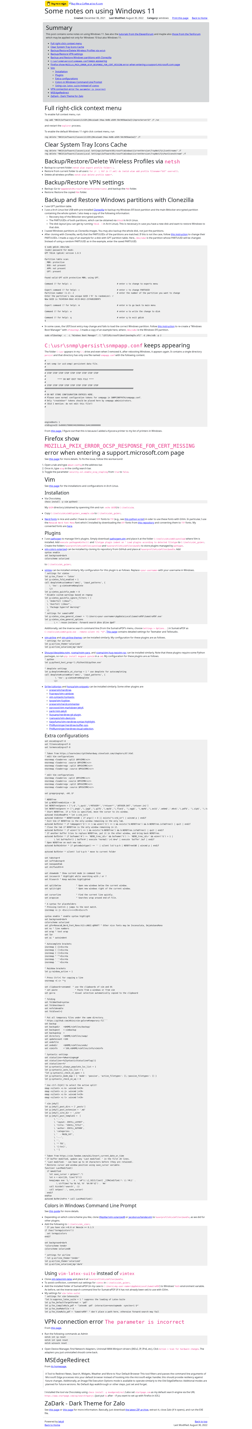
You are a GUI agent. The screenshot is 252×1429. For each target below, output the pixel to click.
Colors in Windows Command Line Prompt (78, 82)
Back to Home (199, 18)
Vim (53, 68)
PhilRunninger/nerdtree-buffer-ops (68, 725)
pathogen (55, 538)
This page (111, 631)
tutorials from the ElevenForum (136, 34)
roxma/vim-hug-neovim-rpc (111, 652)
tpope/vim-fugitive (59, 700)
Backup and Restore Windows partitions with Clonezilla (81, 57)
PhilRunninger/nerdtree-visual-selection (71, 728)
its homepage (58, 1366)
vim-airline (50, 637)
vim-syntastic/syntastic (61, 697)
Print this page (180, 18)
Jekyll (61, 1421)
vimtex (48, 570)
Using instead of (77, 85)
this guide (54, 1211)
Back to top (201, 1421)
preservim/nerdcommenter (64, 704)
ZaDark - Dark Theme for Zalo (67, 96)
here (69, 526)
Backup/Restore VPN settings (67, 54)
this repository (146, 522)
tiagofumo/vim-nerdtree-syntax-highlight (72, 721)
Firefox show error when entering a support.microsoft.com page (115, 64)
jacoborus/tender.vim (140, 1217)
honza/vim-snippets (78, 686)
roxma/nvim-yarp (80, 652)
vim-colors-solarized (56, 549)
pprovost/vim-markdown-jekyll (66, 707)
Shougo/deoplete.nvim (57, 652)
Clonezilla (99, 209)
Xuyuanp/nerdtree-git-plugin (65, 714)
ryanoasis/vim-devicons (62, 718)
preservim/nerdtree (60, 690)
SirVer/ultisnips (53, 686)
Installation (61, 71)
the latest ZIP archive (136, 1409)
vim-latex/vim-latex (61, 1279)
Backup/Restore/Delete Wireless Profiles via (78, 50)
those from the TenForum (186, 34)
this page (56, 431)
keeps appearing (79, 61)
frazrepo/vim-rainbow (61, 693)
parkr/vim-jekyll (57, 711)
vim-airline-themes (72, 637)
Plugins (59, 75)
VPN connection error (78, 89)
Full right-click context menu (66, 43)
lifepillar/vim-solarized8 (112, 1217)
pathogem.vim (118, 538)
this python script (134, 519)
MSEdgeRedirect (60, 92)
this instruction (179, 234)
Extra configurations (66, 78)
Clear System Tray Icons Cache (67, 47)
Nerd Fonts (51, 519)
